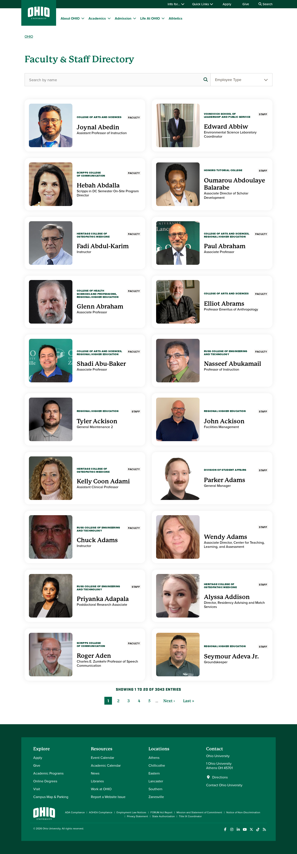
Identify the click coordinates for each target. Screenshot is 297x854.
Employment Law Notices (131, 812)
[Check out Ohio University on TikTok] (257, 829)
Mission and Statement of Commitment (199, 812)
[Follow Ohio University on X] (251, 829)
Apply (227, 4)
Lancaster (155, 781)
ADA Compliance (75, 812)
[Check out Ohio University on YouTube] (244, 829)
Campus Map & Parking (50, 796)
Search (267, 4)
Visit (36, 788)
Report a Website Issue (108, 796)
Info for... (174, 4)
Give (245, 4)
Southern (155, 788)
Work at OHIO (101, 788)
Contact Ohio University (224, 785)
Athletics (175, 18)
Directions (220, 777)
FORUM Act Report (161, 812)
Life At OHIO (150, 18)
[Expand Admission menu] (134, 18)
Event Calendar (102, 757)
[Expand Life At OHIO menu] (163, 18)
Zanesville (156, 796)
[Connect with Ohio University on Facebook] (225, 829)
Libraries (97, 781)
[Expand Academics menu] (109, 18)
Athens (153, 757)
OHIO (29, 36)
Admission (123, 18)
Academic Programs (48, 773)
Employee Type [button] (228, 79)
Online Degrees (45, 781)
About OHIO (70, 18)
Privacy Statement (137, 816)
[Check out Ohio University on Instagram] (231, 829)
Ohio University (51, 828)
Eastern (154, 773)
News (95, 773)
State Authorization (163, 816)
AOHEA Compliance (100, 812)
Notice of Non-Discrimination (243, 812)
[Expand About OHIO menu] (82, 18)
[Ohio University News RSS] (264, 829)
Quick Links (201, 4)
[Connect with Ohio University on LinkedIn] (238, 829)
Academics (97, 18)
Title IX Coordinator (190, 816)
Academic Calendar (106, 765)
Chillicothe (156, 765)
